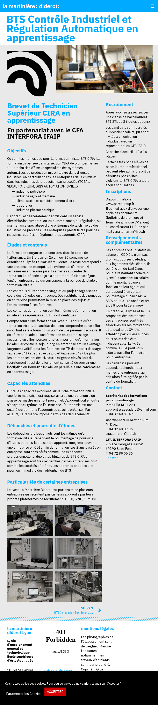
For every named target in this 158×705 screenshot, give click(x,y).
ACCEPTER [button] (55, 692)
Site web (112, 458)
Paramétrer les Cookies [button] (23, 694)
